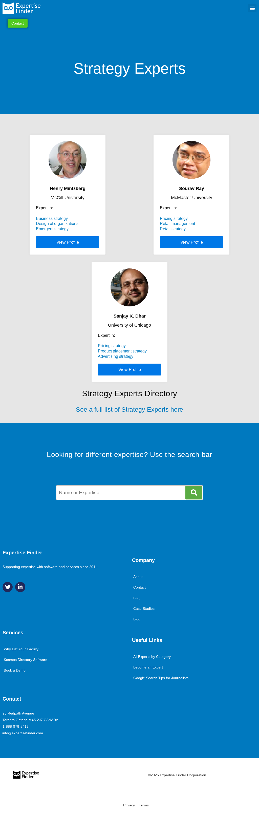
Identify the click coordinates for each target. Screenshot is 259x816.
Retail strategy (173, 229)
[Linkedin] (20, 587)
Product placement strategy (122, 351)
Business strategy (52, 218)
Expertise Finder (22, 552)
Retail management (177, 223)
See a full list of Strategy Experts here (129, 409)
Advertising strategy (115, 356)
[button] (252, 8)
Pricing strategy (174, 218)
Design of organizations (57, 223)
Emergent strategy (52, 229)
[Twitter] (8, 587)
